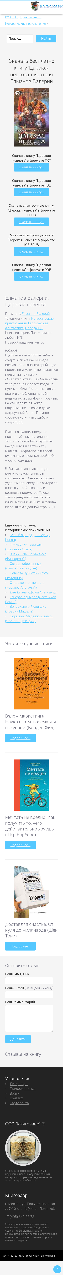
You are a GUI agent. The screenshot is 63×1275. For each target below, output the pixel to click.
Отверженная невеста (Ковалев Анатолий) (25, 585)
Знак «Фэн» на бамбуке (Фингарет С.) (25, 556)
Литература (19, 1083)
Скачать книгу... (31, 167)
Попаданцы (34, 328)
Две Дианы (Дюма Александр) (34, 592)
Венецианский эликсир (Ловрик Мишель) (25, 608)
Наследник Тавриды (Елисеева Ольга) (23, 546)
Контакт (16, 1098)
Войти (14, 1093)
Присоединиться (23, 1088)
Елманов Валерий (36, 313)
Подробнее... (20, 738)
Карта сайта (19, 1103)
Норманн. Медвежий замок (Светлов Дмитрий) (29, 618)
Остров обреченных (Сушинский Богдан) (23, 566)
